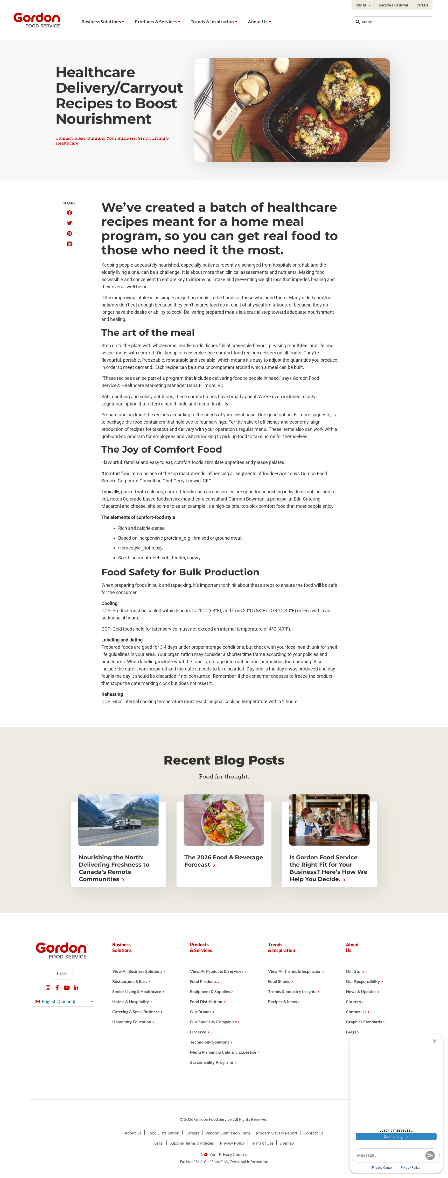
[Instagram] (48, 987)
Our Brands (200, 1011)
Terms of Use (262, 1142)
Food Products (203, 981)
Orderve (198, 1031)
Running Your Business (111, 138)
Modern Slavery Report (276, 1132)
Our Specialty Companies (213, 1021)
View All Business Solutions (137, 971)
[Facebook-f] (57, 987)
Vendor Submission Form (227, 1132)
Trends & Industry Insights (292, 991)
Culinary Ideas (70, 138)
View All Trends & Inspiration (294, 971)
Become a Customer (393, 5)
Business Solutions (101, 21)
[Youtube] (66, 987)
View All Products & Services (216, 971)
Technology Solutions (209, 1041)
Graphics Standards (364, 1021)
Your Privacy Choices (228, 1154)
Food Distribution (206, 1001)
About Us (257, 21)
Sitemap (286, 1142)
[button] (69, 213)
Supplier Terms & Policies (192, 1142)
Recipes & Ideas (282, 1001)
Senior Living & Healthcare (136, 991)
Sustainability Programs (212, 1062)
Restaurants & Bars (129, 981)
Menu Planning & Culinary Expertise (223, 1052)
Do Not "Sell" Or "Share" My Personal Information (224, 1161)
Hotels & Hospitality (130, 1001)
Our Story (355, 971)
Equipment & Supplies (210, 991)
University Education (131, 1021)
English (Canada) (58, 1001)
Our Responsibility (363, 981)
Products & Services (156, 21)
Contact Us (356, 1011)
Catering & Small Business (135, 1011)
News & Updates (361, 991)
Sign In (361, 5)
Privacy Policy (232, 1142)
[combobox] (393, 21)
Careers (422, 5)
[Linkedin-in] (76, 987)
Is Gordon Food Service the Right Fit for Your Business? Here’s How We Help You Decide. (328, 868)
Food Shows (279, 981)
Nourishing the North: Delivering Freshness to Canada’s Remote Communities (114, 868)
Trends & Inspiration (212, 21)
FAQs (351, 1031)
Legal (159, 1142)
